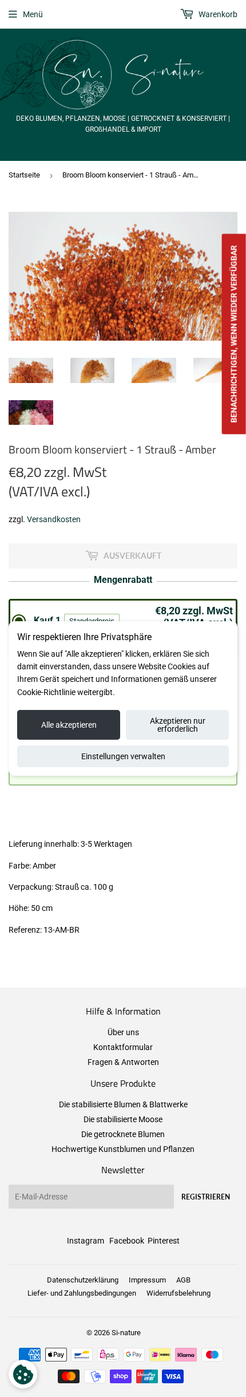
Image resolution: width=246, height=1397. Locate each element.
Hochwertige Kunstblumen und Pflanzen (123, 1149)
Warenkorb (217, 14)
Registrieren (205, 1197)
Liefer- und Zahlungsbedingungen (81, 1293)
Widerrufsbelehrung (178, 1293)
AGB (183, 1280)
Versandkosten (54, 519)
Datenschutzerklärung (82, 1280)
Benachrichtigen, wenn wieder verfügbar (234, 334)
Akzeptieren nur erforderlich (177, 724)
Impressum (147, 1280)
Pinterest (164, 1240)
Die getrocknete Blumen (123, 1134)
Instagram (85, 1240)
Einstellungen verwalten (123, 756)
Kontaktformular (123, 1047)
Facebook (126, 1240)
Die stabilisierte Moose (123, 1119)
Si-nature (126, 1332)
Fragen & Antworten (123, 1062)
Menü (33, 14)
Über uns (123, 1032)
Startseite (24, 175)
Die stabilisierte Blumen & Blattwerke (123, 1104)
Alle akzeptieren (69, 724)
